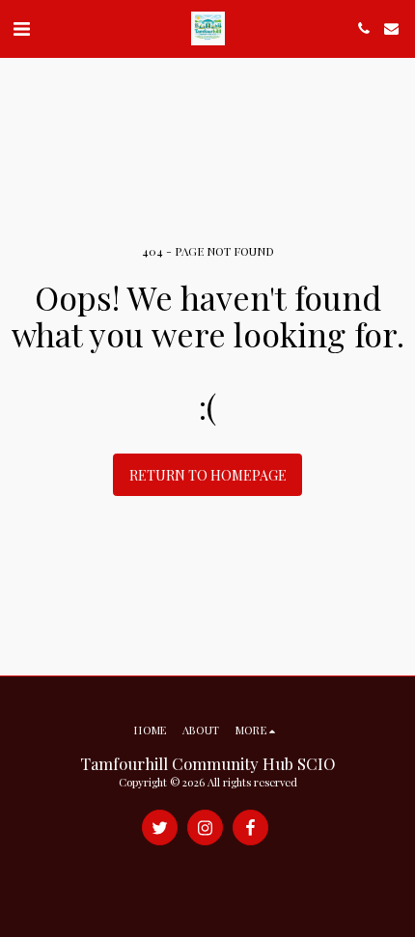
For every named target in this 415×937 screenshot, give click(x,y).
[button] (21, 27)
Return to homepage (208, 475)
